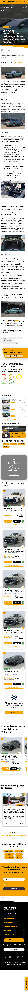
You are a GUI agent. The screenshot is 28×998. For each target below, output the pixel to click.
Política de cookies (7, 962)
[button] (10, 832)
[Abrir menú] (2, 7)
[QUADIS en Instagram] (18, 957)
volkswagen (11, 338)
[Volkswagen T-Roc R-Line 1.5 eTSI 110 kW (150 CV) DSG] (11, 745)
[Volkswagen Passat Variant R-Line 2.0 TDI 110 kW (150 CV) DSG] (14, 497)
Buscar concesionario (15, 944)
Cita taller (15, 949)
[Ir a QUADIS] (11, 7)
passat (19, 338)
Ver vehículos (14, 712)
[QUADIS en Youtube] (22, 957)
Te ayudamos (8, 930)
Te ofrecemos (8, 922)
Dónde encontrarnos (10, 926)
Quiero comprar (9, 918)
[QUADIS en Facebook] (14, 957)
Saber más (19, 2)
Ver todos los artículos (9, 419)
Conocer (14, 474)
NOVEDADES (6, 443)
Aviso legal (15, 962)
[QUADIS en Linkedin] (10, 957)
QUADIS (6, 446)
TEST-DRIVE (21, 443)
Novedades (6, 26)
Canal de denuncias (16, 964)
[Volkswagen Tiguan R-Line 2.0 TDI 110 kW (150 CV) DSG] (14, 538)
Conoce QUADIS (9, 934)
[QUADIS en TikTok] (6, 957)
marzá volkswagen (8, 340)
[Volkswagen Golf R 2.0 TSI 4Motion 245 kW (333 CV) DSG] (14, 660)
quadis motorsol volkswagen (10, 343)
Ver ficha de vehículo (14, 524)
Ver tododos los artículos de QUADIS (13, 835)
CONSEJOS (13, 443)
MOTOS (19, 857)
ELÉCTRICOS (9, 857)
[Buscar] (26, 7)
